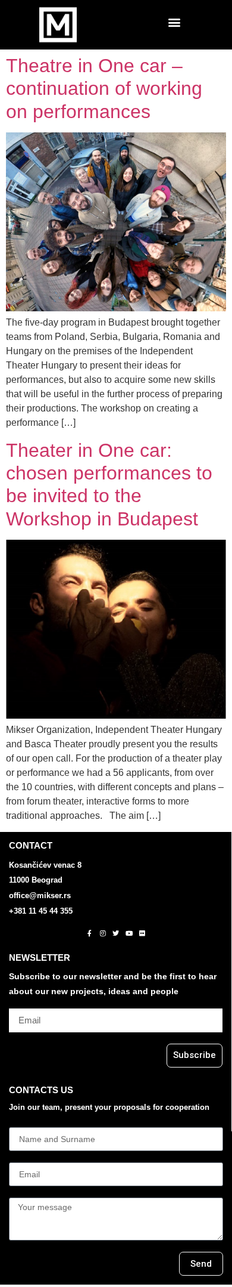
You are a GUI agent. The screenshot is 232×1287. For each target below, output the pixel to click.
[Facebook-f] (89, 932)
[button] (174, 22)
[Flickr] (142, 932)
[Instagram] (102, 932)
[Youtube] (129, 932)
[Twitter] (116, 932)
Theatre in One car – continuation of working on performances (104, 88)
